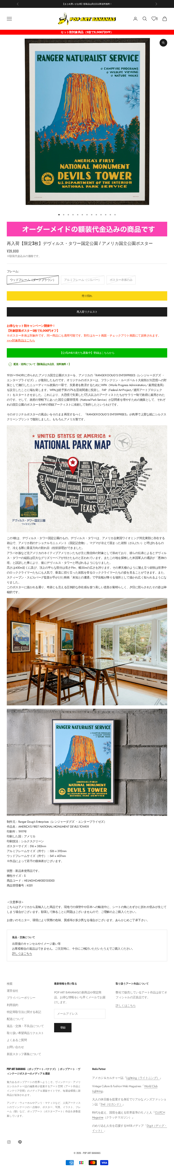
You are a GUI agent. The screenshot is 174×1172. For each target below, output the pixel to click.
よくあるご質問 (17, 1040)
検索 (10, 984)
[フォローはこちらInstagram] (9, 1142)
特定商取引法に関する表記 (24, 1012)
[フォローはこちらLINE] (20, 1142)
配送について (15, 1019)
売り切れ (87, 296)
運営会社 (12, 991)
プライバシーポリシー (21, 998)
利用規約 (12, 1005)
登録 (63, 1028)
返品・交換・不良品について (25, 1026)
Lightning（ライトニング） (142, 1078)
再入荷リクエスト (87, 312)
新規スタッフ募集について (24, 1054)
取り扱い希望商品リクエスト (25, 1033)
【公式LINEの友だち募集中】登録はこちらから (87, 353)
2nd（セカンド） (111, 1104)
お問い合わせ (15, 1047)
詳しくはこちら (22, 953)
